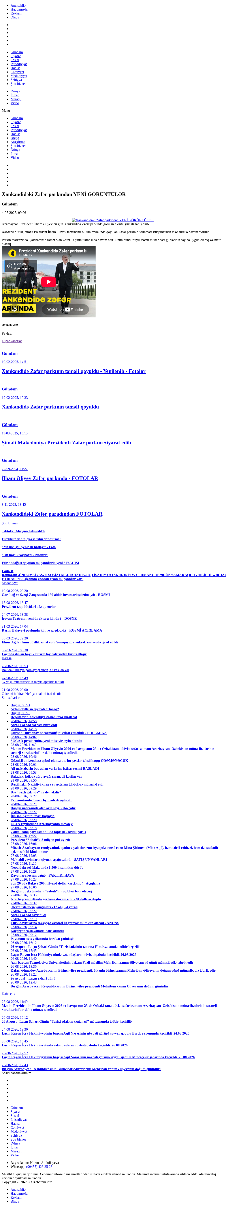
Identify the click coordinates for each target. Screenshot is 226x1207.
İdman (15, 95)
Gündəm (17, 52)
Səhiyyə (16, 80)
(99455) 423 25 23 (39, 1167)
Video (15, 103)
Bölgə (15, 138)
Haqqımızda (19, 9)
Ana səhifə (18, 5)
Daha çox (8, 994)
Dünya (15, 91)
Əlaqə (15, 17)
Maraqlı (16, 99)
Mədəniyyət (19, 76)
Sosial (15, 60)
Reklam (16, 13)
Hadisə (15, 68)
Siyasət (16, 56)
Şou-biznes (18, 84)
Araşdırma (18, 142)
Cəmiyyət (17, 72)
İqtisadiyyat (19, 64)
